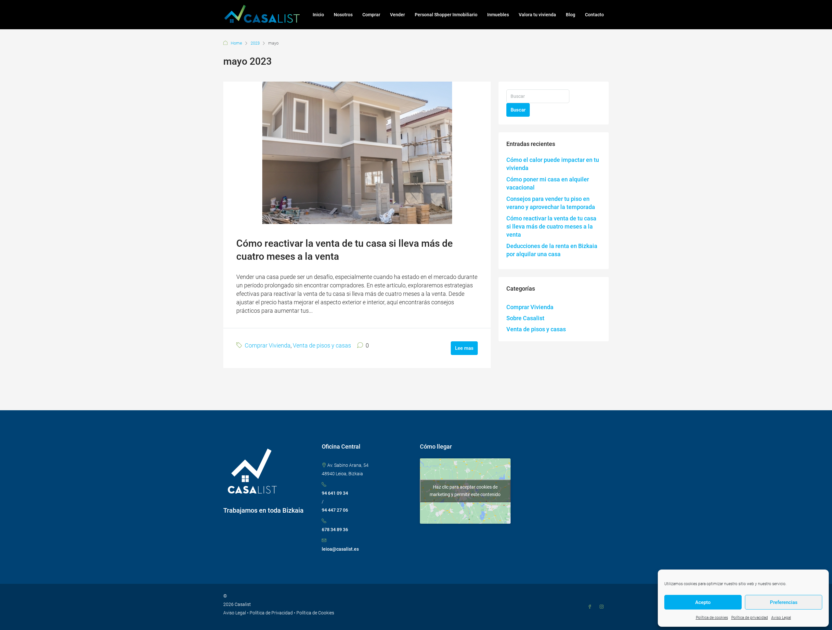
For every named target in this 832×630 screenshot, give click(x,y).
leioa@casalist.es (340, 549)
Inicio (318, 14)
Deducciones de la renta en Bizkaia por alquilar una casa (551, 250)
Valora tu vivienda (537, 14)
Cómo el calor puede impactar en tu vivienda (552, 163)
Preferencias (784, 602)
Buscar (518, 110)
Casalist (243, 604)
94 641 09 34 (335, 493)
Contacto (594, 14)
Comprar (371, 14)
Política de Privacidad (271, 612)
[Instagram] (603, 607)
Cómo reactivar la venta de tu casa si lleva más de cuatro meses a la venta (551, 226)
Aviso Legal (781, 617)
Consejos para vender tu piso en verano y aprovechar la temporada (550, 202)
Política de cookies (712, 617)
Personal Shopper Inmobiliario (446, 14)
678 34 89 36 (335, 529)
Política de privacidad (749, 617)
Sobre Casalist (525, 318)
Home (236, 43)
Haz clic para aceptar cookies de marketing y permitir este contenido (465, 490)
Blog (570, 14)
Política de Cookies (315, 612)
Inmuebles (498, 14)
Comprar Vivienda (268, 345)
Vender (397, 14)
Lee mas (464, 348)
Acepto (703, 602)
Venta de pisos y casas (322, 345)
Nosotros (343, 14)
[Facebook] (591, 607)
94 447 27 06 (335, 510)
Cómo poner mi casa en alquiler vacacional (547, 183)
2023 (255, 43)
